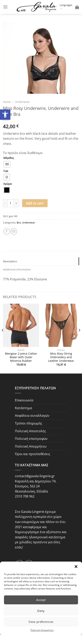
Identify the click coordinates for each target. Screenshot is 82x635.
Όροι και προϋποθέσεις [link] (32, 454)
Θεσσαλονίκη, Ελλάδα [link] (31, 491)
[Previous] (3, 338)
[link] (5, 114)
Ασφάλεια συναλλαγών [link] (32, 415)
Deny (41, 611)
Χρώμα (7, 183)
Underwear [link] (22, 102)
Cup (5, 171)
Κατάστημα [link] (23, 408)
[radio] (7, 164)
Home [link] (7, 102)
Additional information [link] (17, 269)
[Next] (79, 338)
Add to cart (35, 203)
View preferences (40, 622)
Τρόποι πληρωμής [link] (28, 423)
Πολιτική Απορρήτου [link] (42, 630)
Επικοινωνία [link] (24, 400)
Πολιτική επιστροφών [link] (31, 438)
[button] (76, 567)
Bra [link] (19, 222)
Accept (41, 600)
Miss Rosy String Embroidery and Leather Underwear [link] (61, 357)
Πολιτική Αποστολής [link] (30, 431)
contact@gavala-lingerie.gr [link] (35, 476)
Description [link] (10, 261)
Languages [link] (66, 5)
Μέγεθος (8, 158)
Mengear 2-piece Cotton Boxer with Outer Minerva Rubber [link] (21, 357)
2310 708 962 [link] (24, 496)
